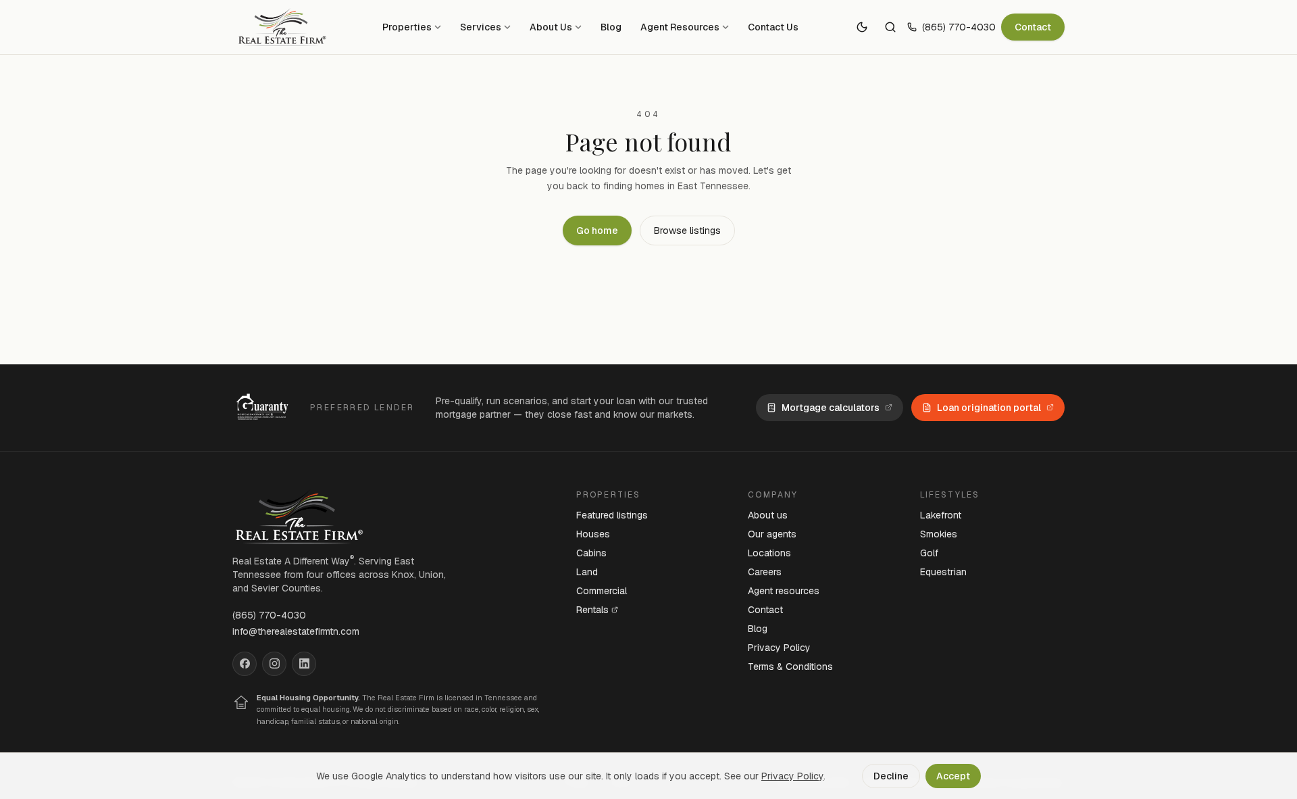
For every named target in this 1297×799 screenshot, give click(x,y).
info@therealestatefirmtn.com (295, 631)
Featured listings (612, 515)
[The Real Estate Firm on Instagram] (274, 664)
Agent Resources (679, 27)
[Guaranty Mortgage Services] (264, 407)
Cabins (591, 553)
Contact (1033, 27)
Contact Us (773, 27)
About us (768, 515)
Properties (407, 27)
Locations (769, 553)
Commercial (601, 591)
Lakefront (940, 515)
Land (587, 572)
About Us (551, 27)
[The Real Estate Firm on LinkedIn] (304, 664)
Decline (891, 776)
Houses (593, 534)
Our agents (772, 534)
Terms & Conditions (790, 666)
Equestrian (943, 572)
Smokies (938, 534)
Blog (611, 27)
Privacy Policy (779, 647)
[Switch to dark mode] (861, 27)
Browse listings (687, 230)
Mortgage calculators (831, 408)
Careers (765, 572)
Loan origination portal (989, 408)
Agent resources (783, 591)
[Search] (890, 27)
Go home (597, 230)
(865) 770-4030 (959, 27)
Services (480, 27)
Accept (953, 776)
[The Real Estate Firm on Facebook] (244, 664)
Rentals (592, 610)
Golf (929, 553)
